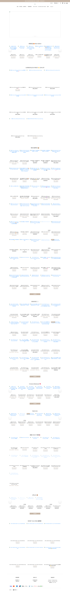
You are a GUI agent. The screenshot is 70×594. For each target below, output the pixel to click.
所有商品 (20, 6)
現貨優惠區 (30, 6)
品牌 (48, 6)
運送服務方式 (17, 580)
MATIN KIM (35, 6)
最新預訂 (24, 6)
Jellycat (51, 6)
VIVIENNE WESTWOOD (42, 6)
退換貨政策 (17, 581)
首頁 (17, 6)
